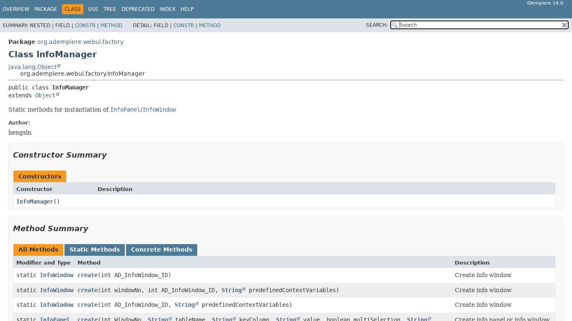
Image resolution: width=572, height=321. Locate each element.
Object (45, 95)
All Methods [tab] (38, 249)
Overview (16, 9)
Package (45, 9)
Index (167, 9)
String (232, 290)
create (87, 275)
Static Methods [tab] (95, 249)
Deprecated (138, 9)
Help (186, 9)
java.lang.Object (32, 67)
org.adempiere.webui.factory (80, 41)
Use (93, 9)
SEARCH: (377, 25)
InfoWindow (56, 275)
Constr (85, 25)
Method (111, 25)
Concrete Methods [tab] (161, 249)
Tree (109, 9)
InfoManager (34, 201)
